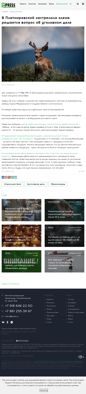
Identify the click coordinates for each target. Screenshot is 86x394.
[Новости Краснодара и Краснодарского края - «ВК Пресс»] (8, 5)
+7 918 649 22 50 (18, 306)
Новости (23, 4)
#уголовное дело (36, 184)
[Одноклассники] (6, 177)
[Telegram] (15, 177)
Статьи (71, 299)
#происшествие (12, 184)
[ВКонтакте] (3, 177)
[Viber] (9, 177)
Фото (70, 316)
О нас (70, 322)
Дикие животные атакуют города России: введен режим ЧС (50, 124)
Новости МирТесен (10, 284)
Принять (44, 390)
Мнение (71, 306)
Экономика (42, 4)
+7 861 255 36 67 (18, 311)
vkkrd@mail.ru (11, 316)
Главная (5, 12)
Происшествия (62, 4)
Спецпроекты (73, 309)
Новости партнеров (76, 312)
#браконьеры (58, 184)
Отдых (49, 319)
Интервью (72, 303)
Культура (50, 316)
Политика (32, 4)
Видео (70, 319)
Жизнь (51, 4)
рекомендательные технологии (45, 362)
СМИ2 (4, 195)
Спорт (49, 322)
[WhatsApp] (12, 177)
